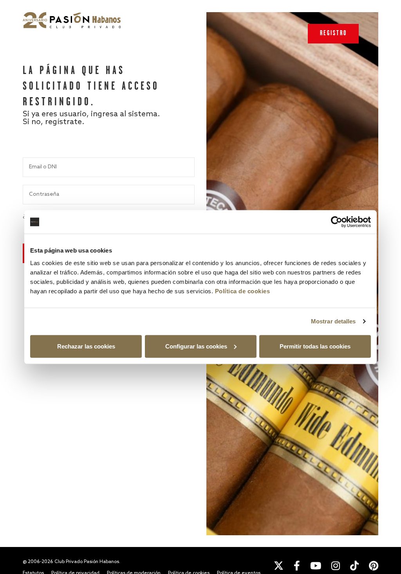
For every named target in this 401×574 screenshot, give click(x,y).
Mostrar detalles (333, 321)
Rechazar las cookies (86, 346)
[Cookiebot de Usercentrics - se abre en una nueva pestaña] (336, 222)
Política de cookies (242, 290)
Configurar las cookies (196, 346)
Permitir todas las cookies (315, 346)
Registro (333, 33)
